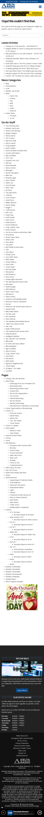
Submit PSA (14, 418)
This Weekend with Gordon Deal (17, 331)
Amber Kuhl (10, 240)
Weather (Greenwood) (14, 574)
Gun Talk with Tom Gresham (16, 339)
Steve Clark (10, 264)
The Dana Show (11, 193)
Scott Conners (11, 198)
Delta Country (10, 297)
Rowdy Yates (10, 254)
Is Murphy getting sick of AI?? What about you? (22, 68)
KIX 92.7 (13, 527)
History (8, 438)
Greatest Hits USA (12, 160)
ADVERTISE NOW (11, 1)
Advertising (10, 381)
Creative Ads (14, 391)
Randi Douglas (11, 287)
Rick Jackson (10, 272)
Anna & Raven (10, 136)
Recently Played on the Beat (24, 515)
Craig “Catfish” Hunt (12, 227)
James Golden (10, 148)
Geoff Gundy (10, 217)
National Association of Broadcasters (24, 772)
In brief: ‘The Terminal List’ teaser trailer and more (23, 76)
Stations (8, 510)
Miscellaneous (10, 443)
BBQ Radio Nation (12, 311)
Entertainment (11, 86)
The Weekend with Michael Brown (17, 321)
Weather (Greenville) (13, 572)
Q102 (12, 537)
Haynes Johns (10, 309)
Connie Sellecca (11, 262)
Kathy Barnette (11, 334)
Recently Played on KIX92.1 (23, 525)
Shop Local (13, 458)
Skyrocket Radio (27, 804)
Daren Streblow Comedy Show (16, 150)
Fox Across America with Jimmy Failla (18, 232)
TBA (7, 250)
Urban (12, 108)
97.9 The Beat (15, 512)
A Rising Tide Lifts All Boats (29, 1)
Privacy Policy (14, 450)
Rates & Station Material (18, 497)
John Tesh (9, 212)
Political (12, 492)
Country (12, 98)
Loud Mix (9, 371)
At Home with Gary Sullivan (15, 344)
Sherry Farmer (11, 168)
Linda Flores (10, 200)
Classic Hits (14, 96)
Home (8, 440)
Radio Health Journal (13, 329)
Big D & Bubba (11, 155)
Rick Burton (10, 294)
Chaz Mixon (10, 242)
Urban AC (13, 111)
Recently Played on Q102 (23, 539)
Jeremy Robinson (12, 225)
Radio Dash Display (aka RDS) (16, 473)
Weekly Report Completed (19, 507)
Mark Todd (9, 188)
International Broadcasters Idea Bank (26, 774)
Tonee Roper (10, 267)
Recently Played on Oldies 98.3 (25, 534)
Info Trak (9, 326)
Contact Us (9, 411)
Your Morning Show (12, 126)
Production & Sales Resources (20, 495)
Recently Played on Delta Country (25, 520)
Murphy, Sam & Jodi (12, 91)
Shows (8, 475)
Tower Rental (14, 423)
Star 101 (13, 547)
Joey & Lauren (10, 143)
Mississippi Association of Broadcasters (22, 771)
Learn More (22, 690)
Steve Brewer (10, 185)
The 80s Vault (10, 314)
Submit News (14, 416)
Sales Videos (14, 502)
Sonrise (8, 304)
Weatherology (34, 806)
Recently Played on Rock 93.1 (24, 544)
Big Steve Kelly (11, 141)
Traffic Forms (14, 505)
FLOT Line (9, 158)
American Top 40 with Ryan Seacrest (19, 306)
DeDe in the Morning (13, 131)
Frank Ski (9, 195)
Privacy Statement (16, 453)
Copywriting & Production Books (21, 480)
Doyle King (9, 215)
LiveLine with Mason (13, 153)
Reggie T (9, 207)
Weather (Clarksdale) (13, 567)
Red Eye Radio (11, 269)
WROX (12, 564)
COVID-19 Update (12, 425)
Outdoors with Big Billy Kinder (16, 299)
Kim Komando (10, 316)
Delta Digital (10, 428)
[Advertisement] (22, 597)
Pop (11, 101)
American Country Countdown (16, 301)
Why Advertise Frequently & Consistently (24, 406)
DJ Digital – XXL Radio (13, 368)
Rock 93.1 (13, 542)
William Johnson (11, 202)
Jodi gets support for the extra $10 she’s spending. (24, 73)
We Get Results (15, 401)
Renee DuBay (10, 205)
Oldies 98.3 (14, 532)
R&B (11, 103)
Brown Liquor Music (12, 237)
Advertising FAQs (16, 386)
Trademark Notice (16, 465)
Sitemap (12, 460)
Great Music (10, 235)
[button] (40, 6)
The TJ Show (10, 138)
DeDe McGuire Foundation (23, 549)
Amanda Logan (11, 178)
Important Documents (17, 485)
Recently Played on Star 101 (24, 552)
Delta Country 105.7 (17, 517)
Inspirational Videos (17, 487)
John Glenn (9, 284)
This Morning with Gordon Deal (16, 282)
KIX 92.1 (13, 522)
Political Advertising (16, 398)
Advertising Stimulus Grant (19, 388)
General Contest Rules (13, 435)
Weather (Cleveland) (13, 569)
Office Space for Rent (13, 468)
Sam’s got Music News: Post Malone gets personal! (24, 71)
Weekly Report (11, 579)
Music (8, 93)
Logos (12, 490)
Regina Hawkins (11, 133)
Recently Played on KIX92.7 (23, 529)
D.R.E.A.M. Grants (16, 413)
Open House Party (12, 292)
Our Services (14, 396)
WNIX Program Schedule (14, 581)
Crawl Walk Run (15, 482)
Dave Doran (10, 220)
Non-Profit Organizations (19, 393)
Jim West (9, 190)
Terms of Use (15, 463)
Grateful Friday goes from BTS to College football (23, 66)
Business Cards (15, 430)
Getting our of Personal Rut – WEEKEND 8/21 (22, 46)
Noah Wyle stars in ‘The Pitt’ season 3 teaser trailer (24, 63)
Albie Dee (9, 175)
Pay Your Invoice (11, 470)
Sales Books (14, 500)
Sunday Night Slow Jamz (14, 279)
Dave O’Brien (10, 180)
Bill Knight (9, 170)
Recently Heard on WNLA (23, 562)
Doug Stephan (11, 146)
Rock (11, 106)
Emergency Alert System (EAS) (20, 445)
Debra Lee (9, 183)
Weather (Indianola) (12, 577)
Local (7, 88)
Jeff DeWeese (10, 274)
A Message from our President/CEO (22, 383)
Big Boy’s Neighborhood (14, 363)
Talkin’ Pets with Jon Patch (15, 324)
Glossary (13, 448)
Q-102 (12, 118)
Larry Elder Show (12, 257)
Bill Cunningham (11, 346)
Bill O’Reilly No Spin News (14, 247)
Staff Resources (11, 477)
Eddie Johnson (11, 222)
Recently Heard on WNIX (22, 557)
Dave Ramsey (10, 319)
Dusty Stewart (11, 230)
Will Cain (8, 163)
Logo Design (14, 433)
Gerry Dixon (10, 277)
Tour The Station (16, 421)
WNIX (12, 554)
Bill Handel (9, 341)
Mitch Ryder (10, 259)
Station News (10, 113)
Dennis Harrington (12, 173)
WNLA (12, 559)
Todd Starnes (10, 210)
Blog (7, 83)
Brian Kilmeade (11, 165)
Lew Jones (9, 245)
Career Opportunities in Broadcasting (19, 408)
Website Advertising (17, 403)
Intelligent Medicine (12, 336)
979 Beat (13, 116)
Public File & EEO (16, 455)
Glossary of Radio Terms (22, 748)
